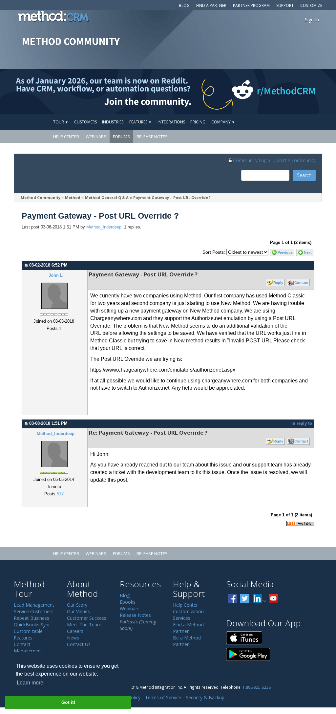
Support (285, 5)
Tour (60, 122)
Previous (285, 252)
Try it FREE (292, 122)
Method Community (40, 197)
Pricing (197, 122)
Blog (184, 5)
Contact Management (28, 647)
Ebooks (128, 602)
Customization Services (188, 614)
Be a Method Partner (187, 641)
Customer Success (86, 618)
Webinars (96, 137)
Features (140, 122)
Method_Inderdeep (103, 227)
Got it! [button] (68, 702)
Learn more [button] (30, 682)
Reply (278, 283)
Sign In (312, 19)
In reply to (301, 423)
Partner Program (251, 5)
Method (72, 197)
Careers (75, 631)
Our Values (78, 611)
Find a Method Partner (188, 627)
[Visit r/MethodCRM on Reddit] (299, 91)
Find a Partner (211, 5)
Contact (301, 283)
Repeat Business (31, 618)
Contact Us (79, 644)
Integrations (171, 122)
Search (304, 175)
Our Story (77, 605)
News (73, 638)
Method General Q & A (107, 197)
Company (223, 122)
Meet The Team (84, 624)
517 (60, 494)
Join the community (295, 160)
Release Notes (152, 137)
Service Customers (33, 611)
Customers (85, 122)
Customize (311, 5)
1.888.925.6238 (256, 687)
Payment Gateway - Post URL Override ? (172, 197)
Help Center (66, 137)
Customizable (28, 631)
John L (56, 275)
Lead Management (34, 605)
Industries (112, 122)
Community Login (251, 160)
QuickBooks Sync (32, 624)
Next (308, 252)
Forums (121, 137)
